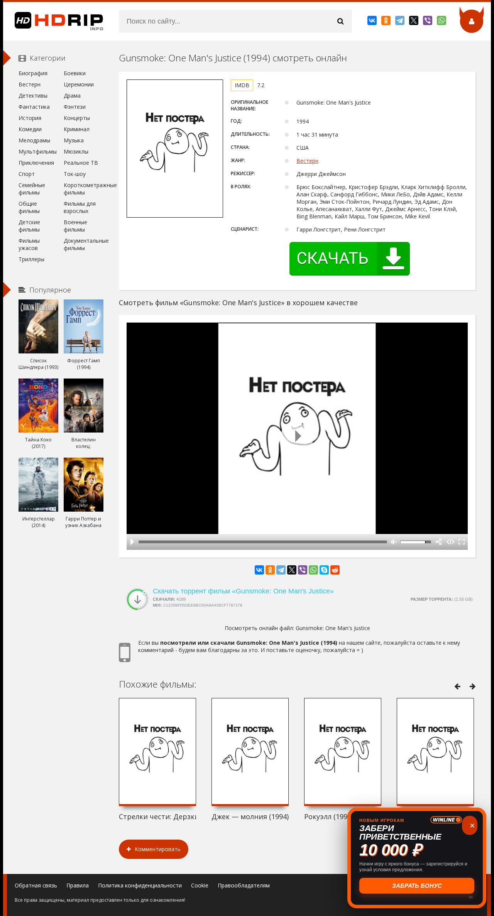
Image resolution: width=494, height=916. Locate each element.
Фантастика (34, 106)
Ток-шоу (75, 173)
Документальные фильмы (83, 244)
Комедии (30, 129)
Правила (77, 885)
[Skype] (324, 570)
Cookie (199, 885)
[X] (414, 22)
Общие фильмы (29, 207)
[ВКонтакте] (372, 22)
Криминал (77, 129)
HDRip (53, 21)
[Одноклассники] (386, 22)
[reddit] (335, 570)
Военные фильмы (75, 225)
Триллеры (31, 259)
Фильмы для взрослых (80, 207)
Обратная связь (36, 885)
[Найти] (340, 21)
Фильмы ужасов (29, 244)
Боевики (75, 73)
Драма (72, 95)
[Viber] (428, 22)
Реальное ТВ (81, 162)
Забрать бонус (417, 885)
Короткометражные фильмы (83, 188)
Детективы (33, 95)
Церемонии (79, 84)
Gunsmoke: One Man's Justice (333, 628)
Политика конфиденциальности (140, 885)
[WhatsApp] (442, 22)
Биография (33, 73)
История (30, 118)
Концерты (77, 118)
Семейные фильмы (32, 188)
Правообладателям (244, 885)
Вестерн (307, 160)
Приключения (36, 162)
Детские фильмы (29, 225)
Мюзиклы (76, 151)
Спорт (27, 173)
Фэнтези (75, 106)
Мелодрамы (34, 140)
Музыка (74, 140)
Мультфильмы (38, 151)
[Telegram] (400, 22)
